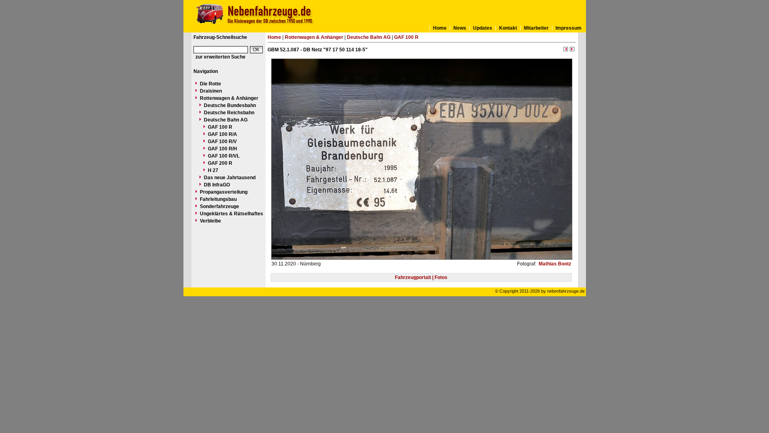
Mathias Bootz (554, 264)
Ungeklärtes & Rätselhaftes (231, 213)
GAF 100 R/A (222, 134)
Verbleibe (210, 221)
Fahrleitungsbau (218, 199)
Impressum (569, 28)
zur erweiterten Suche (220, 57)
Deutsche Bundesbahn (230, 105)
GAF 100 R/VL (224, 156)
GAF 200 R (220, 163)
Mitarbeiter (536, 28)
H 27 (213, 170)
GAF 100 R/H (222, 149)
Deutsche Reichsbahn (229, 112)
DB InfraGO (217, 185)
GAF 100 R (220, 127)
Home (440, 28)
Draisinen (211, 91)
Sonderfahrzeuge (219, 206)
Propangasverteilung (224, 192)
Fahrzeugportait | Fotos (421, 277)
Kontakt (508, 28)
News (459, 28)
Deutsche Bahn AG (226, 120)
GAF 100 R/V (222, 141)
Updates (482, 28)
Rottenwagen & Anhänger (229, 98)
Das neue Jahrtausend (230, 177)
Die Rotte (210, 84)
